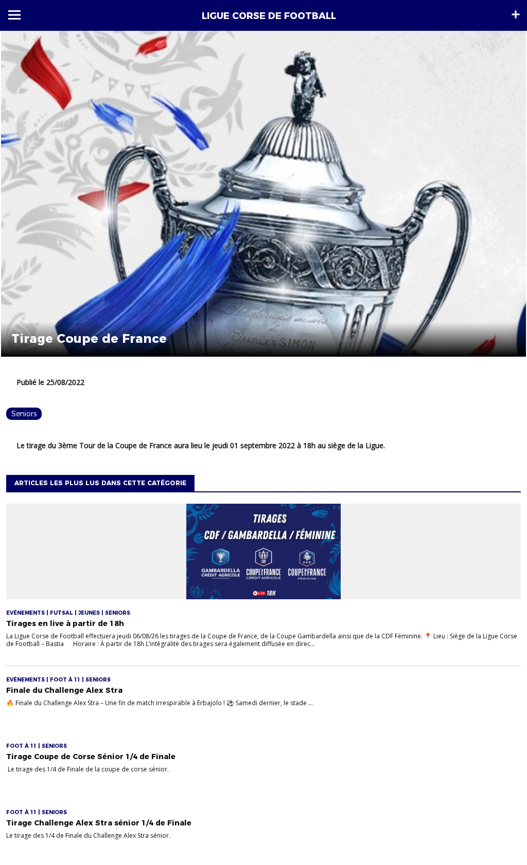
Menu (14, 15)
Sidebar (516, 14)
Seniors (24, 413)
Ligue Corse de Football (269, 16)
